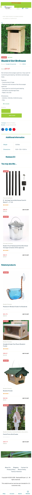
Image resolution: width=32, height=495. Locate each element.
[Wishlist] (28, 492)
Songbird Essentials (11, 64)
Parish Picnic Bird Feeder (10, 434)
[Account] (12, 492)
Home (4, 16)
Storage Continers (8, 243)
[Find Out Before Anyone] (16, 453)
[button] (2, 23)
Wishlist (28, 493)
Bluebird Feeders (18, 16)
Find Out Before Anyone (16, 458)
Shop (4, 493)
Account (12, 493)
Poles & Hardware (7, 198)
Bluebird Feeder (8, 391)
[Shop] (4, 492)
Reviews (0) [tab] (10, 157)
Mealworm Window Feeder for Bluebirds (15, 306)
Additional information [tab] (15, 137)
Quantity (3, 107)
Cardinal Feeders (16, 432)
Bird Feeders (9, 16)
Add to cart (12, 115)
